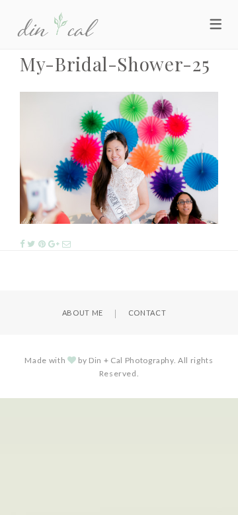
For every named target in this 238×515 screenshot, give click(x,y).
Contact (147, 312)
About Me (82, 312)
